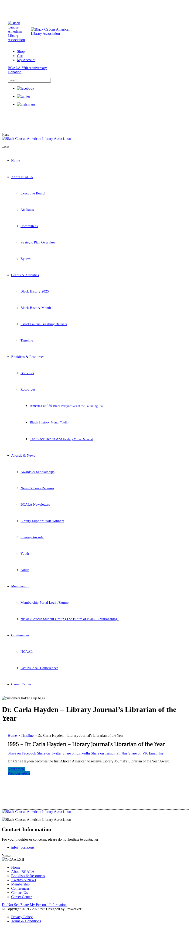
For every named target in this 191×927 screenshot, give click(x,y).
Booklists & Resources (27, 357)
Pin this (122, 753)
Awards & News (23, 455)
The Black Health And (61, 439)
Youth (24, 553)
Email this (156, 753)
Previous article (19, 773)
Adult (24, 570)
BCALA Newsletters (35, 504)
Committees (29, 226)
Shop (21, 51)
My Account (26, 60)
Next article (16, 769)
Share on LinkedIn (76, 753)
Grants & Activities (25, 275)
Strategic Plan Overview (37, 242)
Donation (14, 72)
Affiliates (27, 209)
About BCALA (22, 177)
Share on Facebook (22, 753)
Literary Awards (32, 537)
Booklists (27, 373)
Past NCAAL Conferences (39, 668)
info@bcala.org (22, 847)
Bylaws (25, 259)
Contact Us (19, 893)
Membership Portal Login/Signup (44, 602)
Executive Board (32, 193)
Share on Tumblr (103, 753)
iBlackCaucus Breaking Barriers (43, 324)
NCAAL (26, 651)
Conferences (20, 635)
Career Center (21, 684)
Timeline (26, 340)
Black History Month (35, 308)
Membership (20, 586)
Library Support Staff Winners (42, 521)
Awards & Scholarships (37, 472)
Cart (20, 56)
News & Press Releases (37, 488)
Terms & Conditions (26, 921)
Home (15, 160)
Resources (27, 389)
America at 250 (66, 406)
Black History (49, 422)
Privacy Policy (22, 917)
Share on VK (138, 753)
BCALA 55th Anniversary (27, 68)
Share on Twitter (49, 753)
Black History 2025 (34, 291)
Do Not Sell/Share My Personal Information (34, 905)
